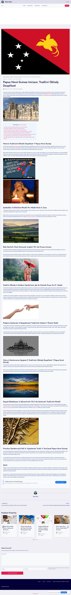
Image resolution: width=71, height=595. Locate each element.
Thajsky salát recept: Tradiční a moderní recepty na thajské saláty (43, 529)
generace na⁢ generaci (7, 407)
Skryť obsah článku (22, 124)
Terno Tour (8, 89)
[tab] (33, 539)
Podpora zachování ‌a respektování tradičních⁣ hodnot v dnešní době (17, 132)
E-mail (26, 569)
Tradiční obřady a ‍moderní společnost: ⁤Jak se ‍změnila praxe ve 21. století (18, 131)
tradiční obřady (17, 146)
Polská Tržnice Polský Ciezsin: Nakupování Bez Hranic (8, 528)
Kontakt (49, 581)
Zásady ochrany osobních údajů (61, 581)
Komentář (4, 554)
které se (34, 407)
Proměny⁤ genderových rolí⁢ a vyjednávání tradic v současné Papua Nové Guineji (19, 137)
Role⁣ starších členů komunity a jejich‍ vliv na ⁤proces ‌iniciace (15, 129)
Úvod (24, 5)
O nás (67, 1)
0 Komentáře (19, 89)
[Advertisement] (35, 16)
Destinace (5, 79)
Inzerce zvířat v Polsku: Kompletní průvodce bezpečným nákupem (56, 504)
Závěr (5, 138)
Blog (67, 5)
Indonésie (10, 79)
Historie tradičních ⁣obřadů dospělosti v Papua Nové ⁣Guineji (15, 127)
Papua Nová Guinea (17, 79)
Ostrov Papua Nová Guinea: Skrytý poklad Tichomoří (61, 528)
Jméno (3, 569)
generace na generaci (31, 216)
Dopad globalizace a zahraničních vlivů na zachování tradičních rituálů (17, 135)
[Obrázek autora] (3, 89)
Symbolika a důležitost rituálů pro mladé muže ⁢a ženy (14, 128)
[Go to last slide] (3, 527)
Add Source (63, 592)
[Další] (68, 527)
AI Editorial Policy (35, 593)
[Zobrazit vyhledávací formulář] (2, 5)
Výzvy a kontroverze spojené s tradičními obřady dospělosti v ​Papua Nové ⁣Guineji (19, 134)
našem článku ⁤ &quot (47, 95)
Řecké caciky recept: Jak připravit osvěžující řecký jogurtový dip (26, 528)
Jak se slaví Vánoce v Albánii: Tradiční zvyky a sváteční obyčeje (14, 504)
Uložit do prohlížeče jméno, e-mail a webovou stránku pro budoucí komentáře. (58, 568)
